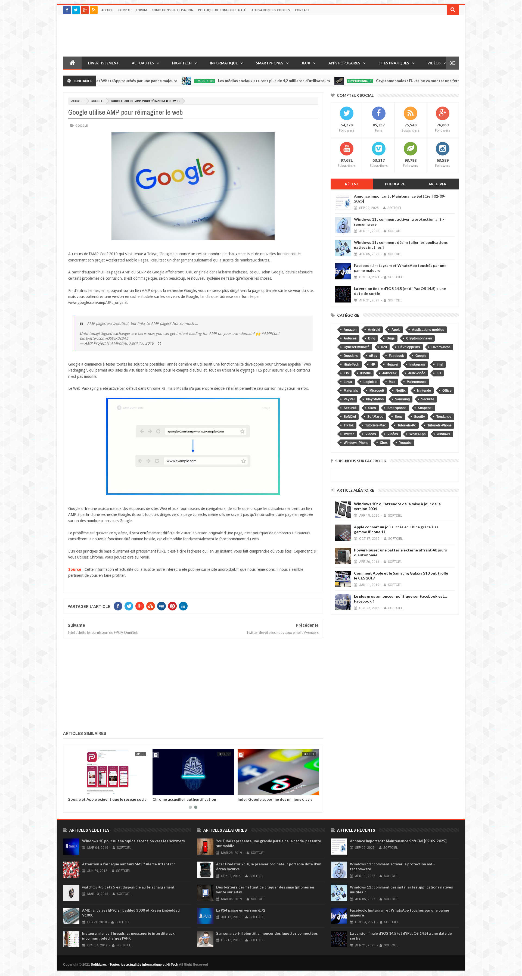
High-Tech (351, 364)
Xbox (384, 443)
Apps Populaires (344, 63)
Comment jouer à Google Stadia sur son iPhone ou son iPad (265, 801)
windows (443, 434)
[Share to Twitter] (69, 790)
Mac (392, 382)
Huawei (392, 364)
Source (74, 569)
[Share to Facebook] (149, 790)
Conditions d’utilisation (172, 10)
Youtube (405, 443)
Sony (399, 417)
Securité (350, 408)
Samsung (402, 399)
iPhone (365, 373)
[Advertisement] (193, 683)
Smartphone (396, 408)
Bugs (391, 338)
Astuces (350, 338)
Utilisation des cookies (270, 10)
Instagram (417, 364)
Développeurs (409, 347)
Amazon (350, 330)
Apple (395, 330)
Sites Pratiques (393, 63)
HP (373, 364)
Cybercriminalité (356, 347)
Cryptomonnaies (327, 81)
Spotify (419, 417)
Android (374, 330)
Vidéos (434, 63)
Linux (348, 382)
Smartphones (269, 63)
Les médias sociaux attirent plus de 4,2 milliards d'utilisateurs (242, 80)
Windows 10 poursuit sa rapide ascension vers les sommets (133, 841)
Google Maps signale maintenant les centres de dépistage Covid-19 (184, 801)
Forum (141, 10)
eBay (373, 356)
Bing (371, 338)
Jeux (306, 63)
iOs (346, 373)
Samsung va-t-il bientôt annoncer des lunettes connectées (267, 933)
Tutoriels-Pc (406, 425)
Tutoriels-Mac (375, 425)
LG (439, 373)
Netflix (401, 390)
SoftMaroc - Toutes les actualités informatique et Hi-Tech (134, 964)
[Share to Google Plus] (75, 790)
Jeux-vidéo (416, 373)
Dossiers (351, 356)
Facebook (396, 356)
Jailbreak (389, 373)
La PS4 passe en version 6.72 (240, 910)
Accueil (107, 10)
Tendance (443, 417)
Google (97, 100)
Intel (440, 364)
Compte (124, 10)
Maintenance (417, 382)
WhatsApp (417, 434)
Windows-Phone (356, 443)
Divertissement (103, 63)
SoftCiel (350, 417)
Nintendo (424, 390)
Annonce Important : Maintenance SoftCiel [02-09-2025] (398, 841)
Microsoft (376, 390)
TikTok (349, 425)
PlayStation (375, 399)
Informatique (224, 63)
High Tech (182, 63)
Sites (372, 408)
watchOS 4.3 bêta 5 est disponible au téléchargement (128, 887)
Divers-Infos (172, 81)
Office (447, 390)
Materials (351, 390)
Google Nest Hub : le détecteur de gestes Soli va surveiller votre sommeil (96, 801)
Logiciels (370, 382)
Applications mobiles (428, 330)
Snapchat (425, 408)
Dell (384, 347)
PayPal (349, 399)
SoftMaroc (375, 417)
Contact (302, 10)
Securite (427, 399)
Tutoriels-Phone (439, 425)
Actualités (143, 63)
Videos (370, 434)
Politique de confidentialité (222, 10)
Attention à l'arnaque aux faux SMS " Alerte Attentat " (128, 864)
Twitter (349, 434)
